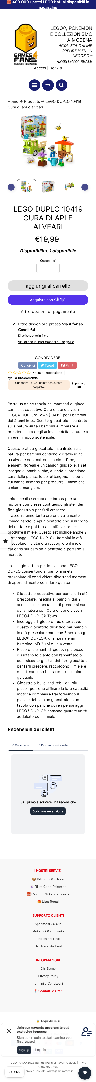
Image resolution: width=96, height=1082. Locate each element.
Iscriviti (55, 68)
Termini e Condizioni (48, 983)
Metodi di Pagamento (48, 931)
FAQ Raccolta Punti (48, 946)
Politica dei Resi (48, 939)
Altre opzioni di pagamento (48, 311)
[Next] (84, 187)
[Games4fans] (26, 44)
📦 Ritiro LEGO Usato (48, 879)
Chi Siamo (48, 968)
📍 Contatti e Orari (48, 991)
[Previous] (11, 187)
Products (32, 101)
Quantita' (48, 260)
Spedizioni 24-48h (48, 924)
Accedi (40, 68)
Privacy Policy (48, 976)
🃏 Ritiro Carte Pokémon (48, 886)
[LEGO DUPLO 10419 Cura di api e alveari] (26, 186)
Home (13, 101)
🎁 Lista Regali (48, 901)
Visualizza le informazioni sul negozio (46, 342)
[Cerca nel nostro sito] (61, 85)
